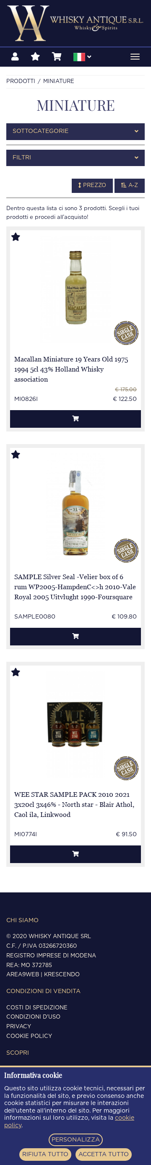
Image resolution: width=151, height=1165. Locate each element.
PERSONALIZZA (76, 1140)
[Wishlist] (35, 57)
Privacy (18, 1027)
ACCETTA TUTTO (103, 1154)
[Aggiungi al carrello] (75, 419)
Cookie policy (29, 1036)
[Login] (15, 57)
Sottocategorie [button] (40, 131)
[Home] (75, 23)
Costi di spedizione (37, 1008)
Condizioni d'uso (33, 1017)
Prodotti (20, 81)
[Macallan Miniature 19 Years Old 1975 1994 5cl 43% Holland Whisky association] (75, 289)
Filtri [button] (22, 158)
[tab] (75, 131)
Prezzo (93, 185)
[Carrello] (57, 57)
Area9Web (22, 975)
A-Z (132, 185)
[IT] (82, 58)
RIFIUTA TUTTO (45, 1154)
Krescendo (62, 975)
